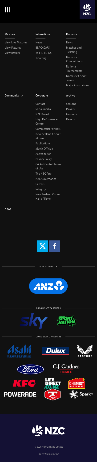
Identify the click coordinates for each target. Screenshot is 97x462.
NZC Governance (46, 179)
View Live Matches (16, 42)
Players (70, 109)
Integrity (41, 189)
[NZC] (87, 9)
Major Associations (77, 85)
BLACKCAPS (43, 47)
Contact (40, 103)
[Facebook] (54, 246)
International (43, 34)
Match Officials (44, 148)
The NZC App (44, 173)
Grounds (71, 114)
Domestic (71, 34)
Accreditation (44, 153)
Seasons (71, 103)
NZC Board (42, 114)
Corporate (42, 95)
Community (12, 95)
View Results (12, 53)
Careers (40, 184)
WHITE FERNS (44, 53)
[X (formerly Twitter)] (42, 246)
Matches (10, 34)
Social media (43, 109)
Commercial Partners (48, 128)
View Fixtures (13, 47)
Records (71, 119)
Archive (70, 95)
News (39, 42)
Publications (43, 143)
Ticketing (41, 58)
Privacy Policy (44, 159)
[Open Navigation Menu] (6, 9)
